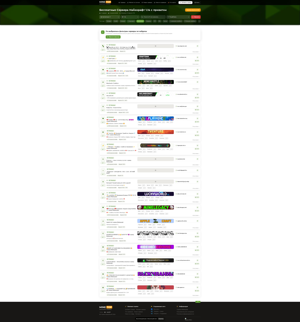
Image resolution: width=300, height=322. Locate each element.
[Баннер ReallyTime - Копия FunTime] (155, 106)
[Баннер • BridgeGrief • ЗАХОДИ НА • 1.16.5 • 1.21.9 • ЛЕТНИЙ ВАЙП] (155, 170)
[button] (187, 46)
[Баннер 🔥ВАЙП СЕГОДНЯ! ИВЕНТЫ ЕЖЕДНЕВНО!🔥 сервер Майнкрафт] (155, 247)
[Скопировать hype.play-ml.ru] (197, 145)
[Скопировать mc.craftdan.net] (197, 57)
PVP (155, 21)
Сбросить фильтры (114, 36)
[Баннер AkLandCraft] (155, 94)
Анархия (150, 227)
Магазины (167, 73)
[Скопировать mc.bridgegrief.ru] (197, 170)
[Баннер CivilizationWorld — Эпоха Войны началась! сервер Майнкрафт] (155, 260)
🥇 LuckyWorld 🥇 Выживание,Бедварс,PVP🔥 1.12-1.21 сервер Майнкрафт (121, 196)
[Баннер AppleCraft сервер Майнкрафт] (155, 221)
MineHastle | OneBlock (112, 83)
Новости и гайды (129, 314)
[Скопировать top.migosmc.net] (197, 46)
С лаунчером (131, 21)
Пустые (165, 21)
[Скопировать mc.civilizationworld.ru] (197, 260)
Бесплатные (140, 21)
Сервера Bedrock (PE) (192, 10)
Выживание (150, 63)
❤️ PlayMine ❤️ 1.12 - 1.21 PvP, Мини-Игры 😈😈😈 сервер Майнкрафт (120, 120)
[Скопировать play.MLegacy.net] (197, 207)
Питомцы (140, 63)
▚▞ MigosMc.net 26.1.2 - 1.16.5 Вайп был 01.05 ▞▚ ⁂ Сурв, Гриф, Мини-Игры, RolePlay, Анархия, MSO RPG (120, 48)
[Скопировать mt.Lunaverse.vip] (197, 70)
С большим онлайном (190, 21)
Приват (149, 224)
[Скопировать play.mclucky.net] (197, 194)
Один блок (166, 85)
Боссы (139, 88)
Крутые (148, 185)
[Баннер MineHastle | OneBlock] (155, 82)
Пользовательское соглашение (185, 311)
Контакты (138, 314)
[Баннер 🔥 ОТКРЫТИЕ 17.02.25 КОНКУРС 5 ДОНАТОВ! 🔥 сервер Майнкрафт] (155, 274)
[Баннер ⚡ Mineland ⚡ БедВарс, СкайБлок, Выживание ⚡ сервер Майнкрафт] (155, 145)
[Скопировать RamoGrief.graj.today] (197, 182)
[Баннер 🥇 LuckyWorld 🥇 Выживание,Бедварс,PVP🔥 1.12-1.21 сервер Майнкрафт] (155, 194)
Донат (139, 73)
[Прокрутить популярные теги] (199, 21)
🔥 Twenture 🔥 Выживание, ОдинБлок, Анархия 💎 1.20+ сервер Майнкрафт (120, 134)
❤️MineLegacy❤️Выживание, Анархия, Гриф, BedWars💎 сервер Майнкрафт (121, 209)
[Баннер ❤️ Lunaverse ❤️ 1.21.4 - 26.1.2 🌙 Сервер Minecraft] (155, 70)
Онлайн (116, 21)
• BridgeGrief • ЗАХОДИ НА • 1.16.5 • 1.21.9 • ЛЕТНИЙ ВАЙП (120, 172)
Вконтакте (156, 309)
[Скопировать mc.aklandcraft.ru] (197, 94)
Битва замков (141, 138)
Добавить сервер (130, 309)
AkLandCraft (109, 95)
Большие (123, 21)
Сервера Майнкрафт (182, 309)
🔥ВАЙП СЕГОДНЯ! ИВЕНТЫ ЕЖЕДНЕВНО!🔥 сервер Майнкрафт (119, 248)
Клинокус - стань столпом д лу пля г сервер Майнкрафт (118, 161)
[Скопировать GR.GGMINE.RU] (197, 274)
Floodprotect (149, 122)
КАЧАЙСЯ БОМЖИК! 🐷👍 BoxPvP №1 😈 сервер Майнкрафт (120, 235)
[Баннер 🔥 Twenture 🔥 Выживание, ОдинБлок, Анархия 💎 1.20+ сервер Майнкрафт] (155, 132)
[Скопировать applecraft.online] (197, 221)
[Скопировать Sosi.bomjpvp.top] (197, 233)
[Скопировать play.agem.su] (197, 287)
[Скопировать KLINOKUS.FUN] (197, 159)
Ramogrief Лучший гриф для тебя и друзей (118, 183)
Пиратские (140, 224)
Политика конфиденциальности (185, 314)
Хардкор (140, 122)
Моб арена (140, 253)
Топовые (109, 21)
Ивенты (139, 85)
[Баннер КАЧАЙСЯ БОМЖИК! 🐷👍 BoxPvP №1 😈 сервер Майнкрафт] (155, 233)
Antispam (157, 73)
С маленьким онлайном (176, 21)
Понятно (161, 318)
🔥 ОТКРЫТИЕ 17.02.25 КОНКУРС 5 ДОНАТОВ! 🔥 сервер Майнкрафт (120, 276)
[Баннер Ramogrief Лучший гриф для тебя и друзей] (155, 182)
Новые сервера (138, 311)
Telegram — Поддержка (160, 313)
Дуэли (147, 88)
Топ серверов (129, 311)
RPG (160, 21)
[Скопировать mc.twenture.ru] (197, 132)
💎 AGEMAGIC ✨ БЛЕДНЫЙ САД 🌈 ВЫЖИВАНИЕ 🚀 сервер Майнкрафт (120, 289)
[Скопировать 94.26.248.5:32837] (197, 82)
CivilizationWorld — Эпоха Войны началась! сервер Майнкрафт (120, 262)
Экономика (162, 138)
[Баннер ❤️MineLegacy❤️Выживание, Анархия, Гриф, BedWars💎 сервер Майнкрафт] (155, 207)
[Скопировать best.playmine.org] (197, 118)
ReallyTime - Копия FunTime (113, 107)
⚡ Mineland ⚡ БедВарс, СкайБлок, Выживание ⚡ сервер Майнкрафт (120, 147)
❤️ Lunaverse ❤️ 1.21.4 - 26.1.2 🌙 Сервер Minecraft (120, 71)
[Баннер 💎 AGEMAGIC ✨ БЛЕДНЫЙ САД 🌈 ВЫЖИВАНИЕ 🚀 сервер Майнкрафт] (155, 287)
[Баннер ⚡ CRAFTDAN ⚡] (155, 57)
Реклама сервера (141, 309)
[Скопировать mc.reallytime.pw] (197, 106)
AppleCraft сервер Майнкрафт (115, 222)
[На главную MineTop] (105, 2)
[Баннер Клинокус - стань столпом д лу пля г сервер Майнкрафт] (155, 159)
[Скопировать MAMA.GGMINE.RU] (197, 247)
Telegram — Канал (158, 311)
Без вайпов (151, 138)
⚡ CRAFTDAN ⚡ (111, 58)
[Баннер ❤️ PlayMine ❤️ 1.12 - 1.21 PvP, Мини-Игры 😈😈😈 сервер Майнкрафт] (155, 118)
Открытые (148, 21)
